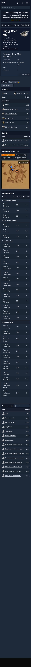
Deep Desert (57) (21, 155)
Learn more (15, 20)
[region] (15, 174)
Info (3, 82)
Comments (12, 82)
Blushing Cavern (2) (8, 155)
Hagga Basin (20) (7, 157)
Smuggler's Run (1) (20, 157)
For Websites (6, 85)
